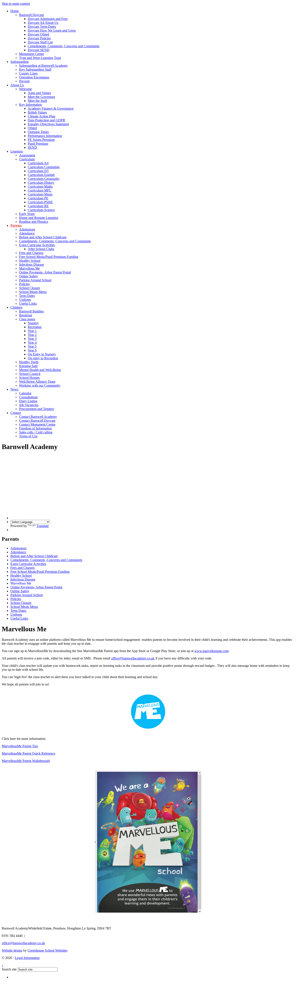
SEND (32, 147)
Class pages (27, 319)
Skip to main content (16, 3)
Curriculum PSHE (40, 202)
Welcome (25, 89)
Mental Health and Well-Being (40, 370)
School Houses (29, 377)
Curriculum (27, 159)
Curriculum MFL (39, 190)
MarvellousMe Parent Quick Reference (28, 753)
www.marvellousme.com (211, 651)
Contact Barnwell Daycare (37, 420)
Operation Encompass (34, 77)
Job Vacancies (28, 405)
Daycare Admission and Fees (48, 19)
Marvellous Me (29, 268)
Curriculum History (41, 182)
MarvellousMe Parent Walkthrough (26, 761)
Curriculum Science (41, 210)
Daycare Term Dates (42, 26)
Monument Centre (31, 54)
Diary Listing (28, 401)
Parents (16, 225)
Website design (12, 950)
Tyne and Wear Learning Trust (40, 58)
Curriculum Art (38, 163)
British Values (37, 112)
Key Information (30, 104)
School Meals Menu (33, 292)
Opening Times (38, 132)
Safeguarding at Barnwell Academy (43, 65)
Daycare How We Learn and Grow (52, 30)
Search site (9, 969)
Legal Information (27, 958)
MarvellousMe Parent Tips (20, 746)
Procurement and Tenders (36, 409)
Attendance (27, 233)
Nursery (33, 323)
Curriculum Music (40, 194)
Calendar (25, 393)
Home (14, 11)
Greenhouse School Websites (47, 950)
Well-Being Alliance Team (37, 381)
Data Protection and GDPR (46, 120)
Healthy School (29, 260)
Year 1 (32, 331)
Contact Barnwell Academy (38, 416)
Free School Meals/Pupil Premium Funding (48, 257)
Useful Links (28, 303)
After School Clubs (41, 249)
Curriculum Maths (40, 186)
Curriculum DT (38, 171)
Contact (15, 413)
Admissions (27, 229)
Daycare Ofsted (38, 34)
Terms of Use (28, 436)
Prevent (24, 81)
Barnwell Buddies (31, 311)
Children (16, 307)
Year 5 (32, 346)
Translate (42, 526)
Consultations (28, 397)
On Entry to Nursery (42, 354)
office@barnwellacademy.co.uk (133, 658)
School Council (29, 374)
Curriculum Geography (44, 179)
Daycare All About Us (43, 22)
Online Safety (28, 276)
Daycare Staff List (40, 42)
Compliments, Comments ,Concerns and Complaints (55, 241)
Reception (35, 327)
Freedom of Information (35, 428)
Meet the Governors (41, 97)
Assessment (27, 155)
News (14, 389)
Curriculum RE (38, 206)
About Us (17, 85)
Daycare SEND (38, 50)
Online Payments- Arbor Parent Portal (45, 272)
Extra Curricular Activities (37, 245)
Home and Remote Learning (38, 218)
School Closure (29, 288)
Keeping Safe (28, 366)
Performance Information (45, 136)
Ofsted (32, 128)
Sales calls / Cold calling (35, 432)
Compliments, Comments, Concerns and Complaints (63, 46)
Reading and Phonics (33, 221)
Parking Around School (35, 280)
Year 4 (32, 342)
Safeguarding (19, 61)
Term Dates (27, 296)
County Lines (28, 73)
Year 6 (32, 350)
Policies (24, 284)
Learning (16, 151)
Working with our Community (39, 385)
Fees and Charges (31, 253)
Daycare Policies (39, 38)
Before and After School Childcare (43, 237)
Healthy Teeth (28, 362)
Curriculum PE (38, 198)
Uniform (25, 299)
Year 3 (32, 338)
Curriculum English (41, 175)
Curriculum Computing (44, 167)
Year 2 (32, 335)
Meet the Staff (37, 101)
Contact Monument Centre (37, 424)
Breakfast (25, 315)
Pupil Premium (38, 143)
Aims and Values (39, 93)
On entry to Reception (43, 358)
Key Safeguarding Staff (35, 69)
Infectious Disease (31, 264)
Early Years (27, 214)
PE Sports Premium (41, 140)
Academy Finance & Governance (51, 108)
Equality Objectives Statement (48, 124)
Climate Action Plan (41, 116)
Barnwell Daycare (31, 15)
